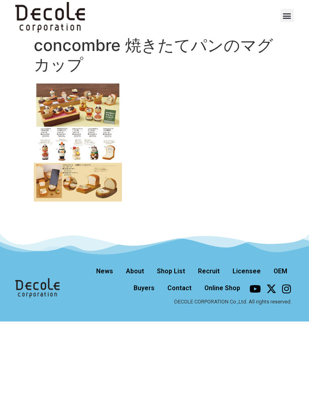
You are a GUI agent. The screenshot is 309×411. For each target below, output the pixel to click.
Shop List (171, 271)
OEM (280, 271)
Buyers (144, 288)
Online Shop (222, 288)
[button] (287, 15)
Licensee (247, 271)
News (104, 271)
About (135, 271)
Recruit (209, 271)
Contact (179, 288)
